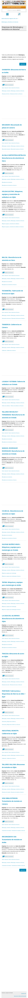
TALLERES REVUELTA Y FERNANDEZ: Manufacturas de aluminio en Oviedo (13, 415)
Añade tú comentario (8, 85)
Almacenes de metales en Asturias (17, 792)
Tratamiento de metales (6, 830)
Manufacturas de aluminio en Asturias (9, 185)
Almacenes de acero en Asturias (16, 684)
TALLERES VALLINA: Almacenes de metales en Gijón (13, 765)
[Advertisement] (14, 42)
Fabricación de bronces (6, 318)
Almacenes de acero (5, 684)
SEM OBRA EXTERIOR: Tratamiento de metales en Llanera (12, 801)
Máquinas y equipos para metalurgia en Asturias (11, 576)
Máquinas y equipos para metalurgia (9, 573)
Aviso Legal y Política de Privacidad (20, 995)
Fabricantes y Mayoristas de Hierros (9, 721)
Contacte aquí (23, 993)
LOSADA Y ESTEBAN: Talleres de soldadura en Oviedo (13, 382)
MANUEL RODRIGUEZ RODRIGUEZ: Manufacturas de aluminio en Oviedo (13, 451)
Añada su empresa (14, 10)
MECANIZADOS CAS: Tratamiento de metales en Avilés (12, 839)
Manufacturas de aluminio (7, 182)
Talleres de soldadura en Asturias (17, 405)
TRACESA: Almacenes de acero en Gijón (13, 655)
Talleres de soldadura (6, 405)
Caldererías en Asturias (11, 350)
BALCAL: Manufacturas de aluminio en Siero (11, 258)
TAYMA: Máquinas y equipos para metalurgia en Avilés (12, 583)
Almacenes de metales (6, 792)
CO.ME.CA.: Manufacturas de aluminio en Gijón (12, 512)
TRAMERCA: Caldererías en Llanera (12, 325)
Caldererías (4, 350)
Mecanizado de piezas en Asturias (17, 149)
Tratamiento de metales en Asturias (18, 830)
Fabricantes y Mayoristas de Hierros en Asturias (11, 724)
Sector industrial (5, 87)
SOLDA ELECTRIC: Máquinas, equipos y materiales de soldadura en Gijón (12, 194)
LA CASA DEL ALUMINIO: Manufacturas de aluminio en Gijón (13, 618)
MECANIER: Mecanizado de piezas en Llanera (12, 126)
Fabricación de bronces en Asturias (18, 318)
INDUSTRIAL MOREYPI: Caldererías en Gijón (10, 732)
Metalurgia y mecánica (6, 90)
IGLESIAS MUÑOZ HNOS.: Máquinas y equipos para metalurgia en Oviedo (11, 547)
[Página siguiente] (22, 64)
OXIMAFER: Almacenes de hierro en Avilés (14, 71)
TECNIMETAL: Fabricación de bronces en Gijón (12, 292)
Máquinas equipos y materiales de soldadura (10, 223)
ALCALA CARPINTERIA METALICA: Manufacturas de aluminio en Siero (14, 158)
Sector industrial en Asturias (14, 87)
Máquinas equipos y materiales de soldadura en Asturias (13, 226)
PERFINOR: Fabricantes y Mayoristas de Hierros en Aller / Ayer (13, 694)
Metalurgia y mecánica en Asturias (17, 90)
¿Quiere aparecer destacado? (14, 7)
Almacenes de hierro (6, 93)
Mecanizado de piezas (6, 149)
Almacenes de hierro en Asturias (16, 93)
